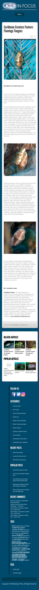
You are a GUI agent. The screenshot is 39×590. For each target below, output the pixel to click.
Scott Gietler (15, 325)
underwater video (17, 558)
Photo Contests (17, 428)
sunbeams (18, 550)
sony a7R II (24, 547)
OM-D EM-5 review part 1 (19, 460)
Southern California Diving (20, 431)
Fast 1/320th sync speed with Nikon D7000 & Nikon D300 (20, 479)
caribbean (15, 529)
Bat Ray (23, 526)
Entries (16, 569)
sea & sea (17, 545)
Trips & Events (16, 435)
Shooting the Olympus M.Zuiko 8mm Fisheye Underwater (21, 485)
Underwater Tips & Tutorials (20, 442)
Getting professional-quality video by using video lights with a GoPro (9, 372)
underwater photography (19, 555)
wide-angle (18, 559)
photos (29, 543)
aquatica (18, 526)
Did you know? (16, 531)
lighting (14, 535)
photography (19, 542)
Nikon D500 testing (18, 452)
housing (20, 533)
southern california (21, 549)
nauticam (21, 537)
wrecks (27, 560)
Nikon (26, 537)
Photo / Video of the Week (19, 424)
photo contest (16, 541)
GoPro (16, 533)
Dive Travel (16, 409)
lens (27, 533)
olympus (18, 539)
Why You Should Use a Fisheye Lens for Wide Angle (21, 490)
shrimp (23, 545)
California (16, 528)
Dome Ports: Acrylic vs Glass (20, 470)
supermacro (23, 550)
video (24, 558)
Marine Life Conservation (19, 420)
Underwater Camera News (20, 438)
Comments (17, 573)
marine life (15, 537)
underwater (23, 552)
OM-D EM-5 (25, 539)
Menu (19, 14)
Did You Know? (17, 406)
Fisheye (22, 531)
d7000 (20, 530)
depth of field (26, 529)
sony (19, 547)
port (13, 545)
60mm (14, 526)
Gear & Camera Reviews (19, 413)
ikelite (24, 533)
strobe (13, 550)
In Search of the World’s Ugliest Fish (21, 474)
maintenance (26, 535)
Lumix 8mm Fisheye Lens (19, 456)
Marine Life (23, 325)
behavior (27, 526)
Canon (22, 528)
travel (14, 552)
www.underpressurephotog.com (20, 316)
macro (19, 535)
